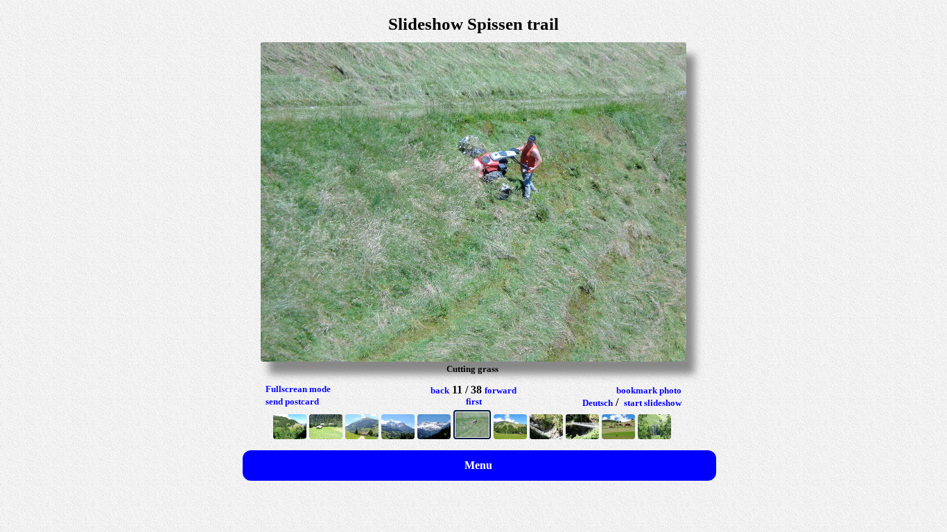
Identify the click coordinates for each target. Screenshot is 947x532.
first (474, 401)
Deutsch (597, 403)
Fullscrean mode (298, 389)
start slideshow (652, 403)
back (440, 390)
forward (500, 390)
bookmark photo (648, 390)
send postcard (292, 401)
